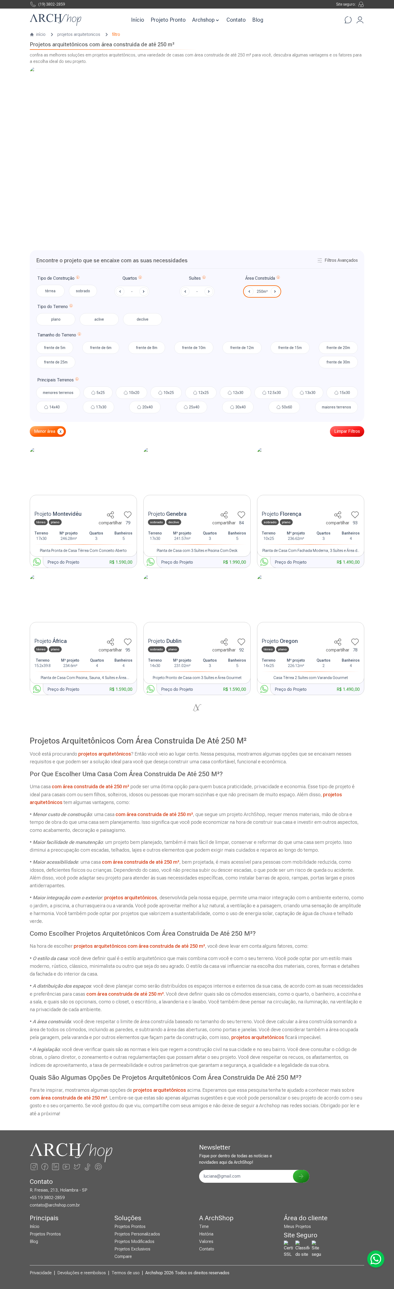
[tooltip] (78, 278)
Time (204, 1226)
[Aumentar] (143, 291)
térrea (50, 291)
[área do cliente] (360, 20)
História (206, 1234)
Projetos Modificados (134, 1241)
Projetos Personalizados (137, 1234)
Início (137, 20)
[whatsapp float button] (375, 1259)
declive (142, 319)
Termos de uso (125, 1272)
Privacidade (41, 1272)
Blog (257, 20)
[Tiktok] (87, 1166)
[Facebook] (44, 1166)
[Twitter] (77, 1166)
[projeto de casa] (83, 478)
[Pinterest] (98, 1166)
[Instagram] (34, 1166)
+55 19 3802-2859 (47, 1197)
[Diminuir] (120, 291)
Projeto (57, 514)
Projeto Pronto (168, 20)
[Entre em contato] (348, 20)
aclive (99, 319)
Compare (123, 1256)
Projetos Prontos (45, 1234)
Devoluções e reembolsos (81, 1272)
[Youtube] (66, 1166)
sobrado (83, 291)
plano (56, 319)
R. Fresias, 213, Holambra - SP (58, 1190)
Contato (236, 20)
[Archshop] (55, 20)
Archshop (203, 20)
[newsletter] (301, 1176)
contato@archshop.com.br (55, 1205)
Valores (206, 1241)
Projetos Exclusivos (132, 1249)
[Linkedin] (55, 1166)
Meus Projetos (297, 1226)
